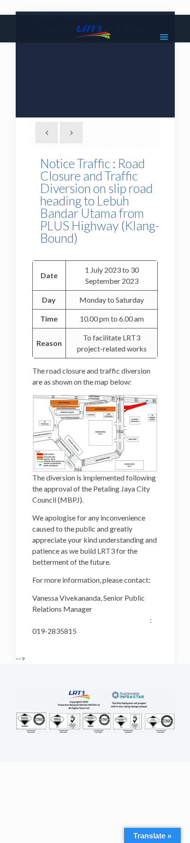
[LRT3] (95, 31)
